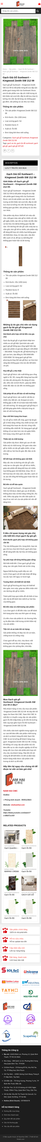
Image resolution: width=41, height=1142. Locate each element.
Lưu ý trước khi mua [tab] (15, 168)
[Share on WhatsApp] (5, 151)
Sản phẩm (12, 69)
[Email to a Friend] (12, 151)
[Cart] (39, 3)
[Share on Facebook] (8, 151)
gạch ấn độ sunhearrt (25, 143)
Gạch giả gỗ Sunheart (10, 71)
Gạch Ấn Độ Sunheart (26, 69)
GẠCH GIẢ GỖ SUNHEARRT (28, 896)
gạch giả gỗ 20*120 (16, 146)
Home (5, 69)
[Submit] (38, 11)
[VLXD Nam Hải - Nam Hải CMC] (20, 4)
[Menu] (2, 3)
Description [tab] (11, 163)
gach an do (11, 143)
